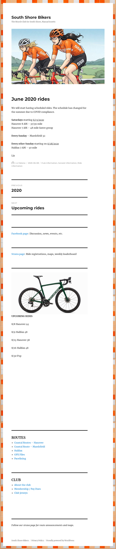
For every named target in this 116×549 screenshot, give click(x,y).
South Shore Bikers (31, 17)
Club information (49, 163)
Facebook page (19, 233)
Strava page (18, 254)
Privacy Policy (37, 540)
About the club (22, 484)
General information (67, 163)
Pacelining (20, 458)
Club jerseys (21, 492)
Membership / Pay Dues (27, 488)
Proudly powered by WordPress (60, 540)
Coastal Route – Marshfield (29, 446)
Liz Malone (20, 163)
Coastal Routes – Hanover (28, 442)
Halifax (18, 450)
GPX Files (19, 454)
